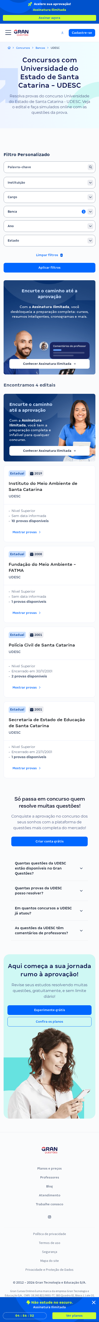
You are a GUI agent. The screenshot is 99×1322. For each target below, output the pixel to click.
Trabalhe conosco (49, 1204)
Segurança (49, 1252)
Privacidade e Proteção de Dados (49, 1269)
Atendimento (49, 1195)
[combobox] (49, 182)
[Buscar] (90, 167)
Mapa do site (49, 1260)
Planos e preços (49, 1168)
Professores (49, 1177)
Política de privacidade (49, 1234)
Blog (49, 1186)
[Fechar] (93, 1302)
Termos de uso (49, 1243)
